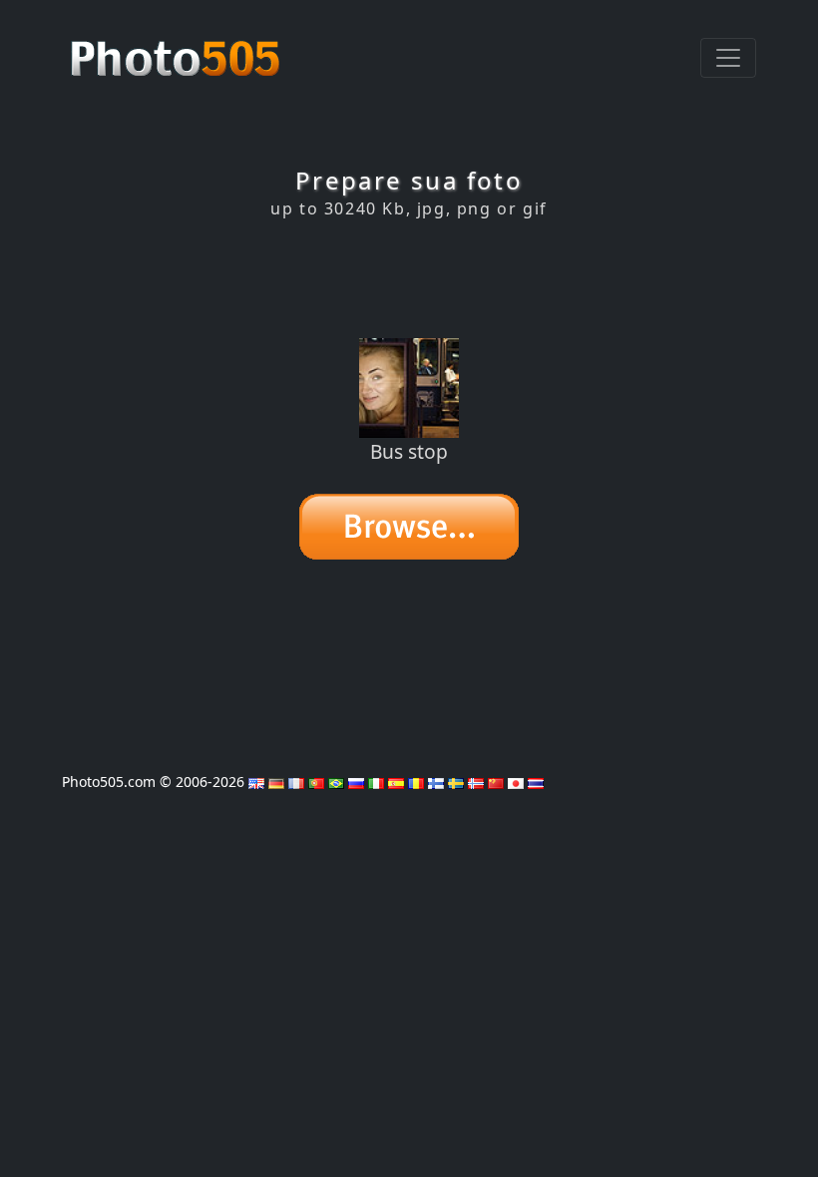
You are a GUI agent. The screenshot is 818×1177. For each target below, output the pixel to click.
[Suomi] (436, 781)
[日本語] (516, 781)
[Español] (396, 781)
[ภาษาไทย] (536, 781)
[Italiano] (376, 781)
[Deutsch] (276, 781)
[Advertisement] (409, 278)
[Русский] (356, 781)
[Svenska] (456, 781)
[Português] (316, 781)
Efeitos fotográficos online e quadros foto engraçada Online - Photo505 (177, 48)
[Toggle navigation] (728, 58)
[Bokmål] (476, 781)
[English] (256, 781)
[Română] (416, 781)
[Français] (296, 781)
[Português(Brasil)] (336, 781)
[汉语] (496, 781)
